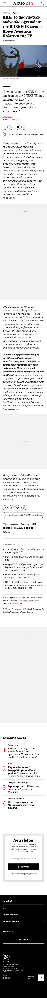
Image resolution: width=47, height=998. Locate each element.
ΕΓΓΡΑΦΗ (23, 940)
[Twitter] (11, 127)
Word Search (27, 612)
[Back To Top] (41, 977)
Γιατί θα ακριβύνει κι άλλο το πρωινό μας (24, 558)
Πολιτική (7, 13)
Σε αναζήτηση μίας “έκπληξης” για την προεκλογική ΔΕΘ (24, 551)
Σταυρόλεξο (38, 609)
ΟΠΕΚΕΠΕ (7, 528)
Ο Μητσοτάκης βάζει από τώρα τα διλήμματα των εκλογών (22, 576)
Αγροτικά (25, 524)
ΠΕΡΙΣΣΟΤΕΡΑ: (9, 545)
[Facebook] (5, 127)
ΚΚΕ (34, 524)
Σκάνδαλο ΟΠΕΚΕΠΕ (23, 528)
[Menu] (4, 3)
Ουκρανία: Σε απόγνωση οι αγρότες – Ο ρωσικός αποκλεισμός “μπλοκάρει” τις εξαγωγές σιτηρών (24, 567)
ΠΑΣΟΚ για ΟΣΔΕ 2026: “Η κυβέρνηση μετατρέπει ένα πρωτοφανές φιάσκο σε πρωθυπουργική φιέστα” (24, 585)
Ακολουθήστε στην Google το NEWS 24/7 (21, 598)
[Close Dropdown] (43, 901)
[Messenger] (17, 127)
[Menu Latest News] (42, 3)
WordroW (14, 612)
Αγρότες (16, 13)
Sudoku (6, 612)
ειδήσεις (28, 601)
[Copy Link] (23, 127)
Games (15, 609)
